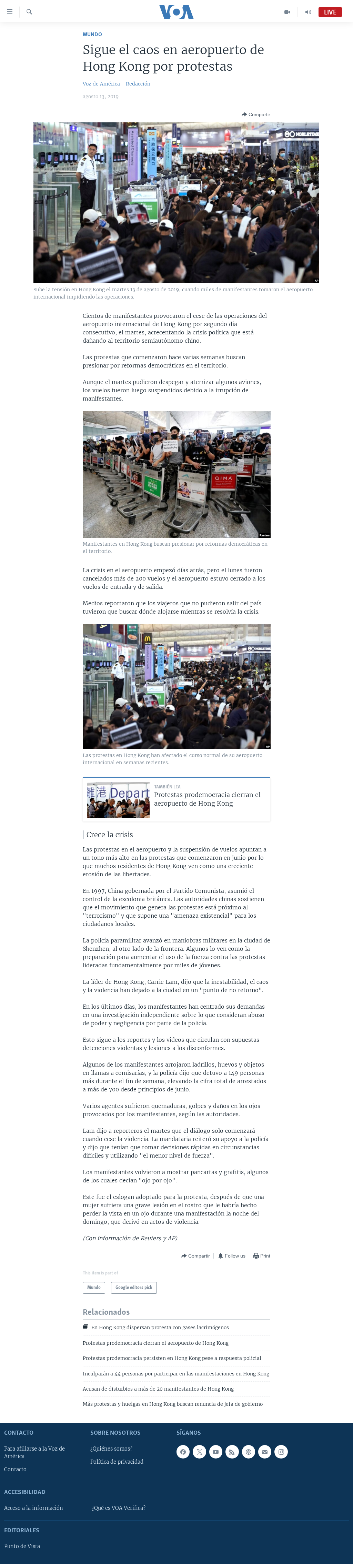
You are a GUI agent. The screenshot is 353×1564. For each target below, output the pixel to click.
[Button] (256, 114)
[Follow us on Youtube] (215, 1451)
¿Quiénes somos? (111, 1449)
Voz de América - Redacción (116, 84)
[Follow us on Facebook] (183, 1451)
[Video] (287, 12)
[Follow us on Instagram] (281, 1451)
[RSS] (232, 1451)
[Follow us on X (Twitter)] (199, 1451)
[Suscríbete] (264, 1451)
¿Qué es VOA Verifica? (118, 1508)
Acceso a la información (33, 1508)
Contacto (15, 1469)
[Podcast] (248, 1451)
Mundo (92, 35)
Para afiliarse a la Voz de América (34, 1453)
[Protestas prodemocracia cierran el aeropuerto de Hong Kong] (118, 800)
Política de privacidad (116, 1462)
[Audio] (308, 12)
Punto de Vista (22, 1546)
